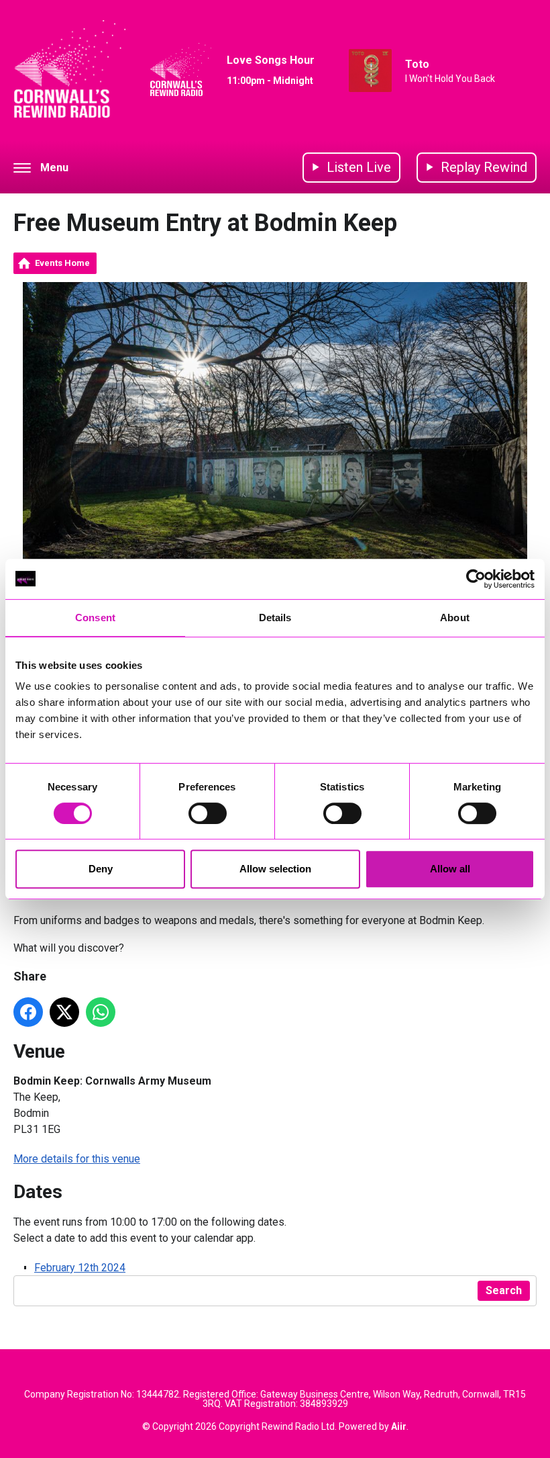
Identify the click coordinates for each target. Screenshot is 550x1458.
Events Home (62, 263)
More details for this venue (76, 1158)
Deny (101, 868)
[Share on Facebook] (28, 1012)
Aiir (398, 1426)
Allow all (450, 868)
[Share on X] (64, 1012)
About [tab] (455, 617)
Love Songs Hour (271, 60)
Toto (417, 64)
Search (504, 1290)
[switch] (207, 813)
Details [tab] (275, 617)
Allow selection (275, 868)
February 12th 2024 (79, 1267)
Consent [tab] (95, 617)
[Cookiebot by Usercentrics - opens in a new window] (476, 579)
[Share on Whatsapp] (100, 1012)
